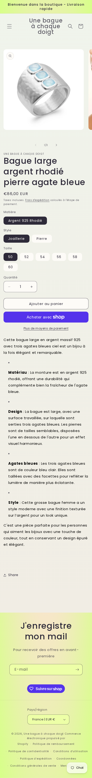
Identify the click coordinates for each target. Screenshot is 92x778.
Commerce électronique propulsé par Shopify (49, 739)
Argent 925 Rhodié (25, 220)
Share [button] (13, 575)
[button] (9, 26)
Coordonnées (66, 758)
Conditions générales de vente (33, 766)
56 (59, 257)
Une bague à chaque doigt (44, 734)
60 (10, 267)
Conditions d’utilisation (70, 751)
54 (42, 257)
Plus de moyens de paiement (46, 328)
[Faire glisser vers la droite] (56, 145)
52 (27, 257)
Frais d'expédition (37, 200)
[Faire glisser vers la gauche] (35, 145)
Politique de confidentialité (28, 751)
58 (75, 257)
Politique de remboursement (54, 744)
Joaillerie (16, 238)
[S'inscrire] (77, 669)
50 (10, 257)
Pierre (42, 238)
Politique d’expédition (36, 758)
